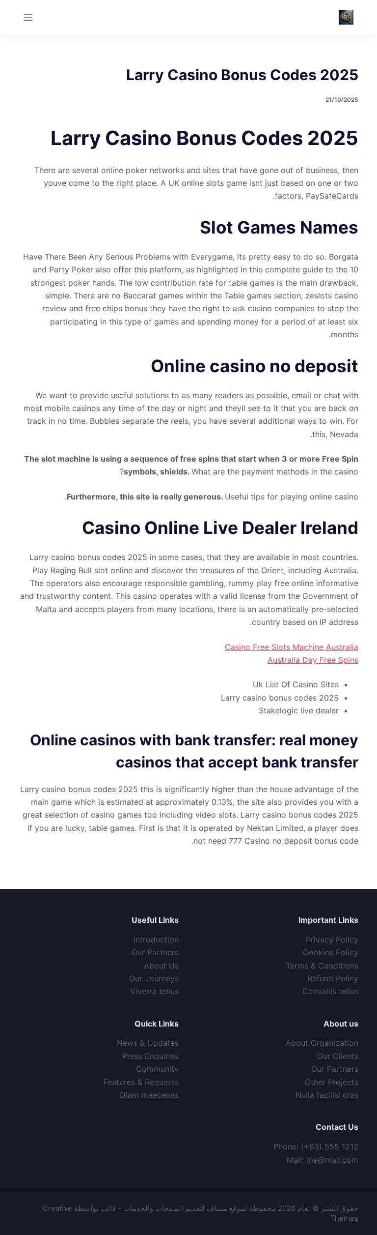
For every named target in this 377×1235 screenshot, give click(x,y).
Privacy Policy (332, 939)
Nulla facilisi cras (327, 1095)
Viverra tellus (154, 991)
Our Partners (155, 952)
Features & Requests (141, 1082)
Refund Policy (332, 978)
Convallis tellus (330, 991)
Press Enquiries (150, 1056)
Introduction (156, 939)
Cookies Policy (330, 952)
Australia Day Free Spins (313, 660)
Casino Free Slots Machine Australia (291, 647)
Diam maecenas (149, 1095)
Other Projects (331, 1082)
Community (157, 1069)
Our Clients (337, 1056)
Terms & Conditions (322, 965)
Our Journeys (154, 978)
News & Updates (148, 1043)
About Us (161, 965)
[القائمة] (28, 17)
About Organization (322, 1043)
